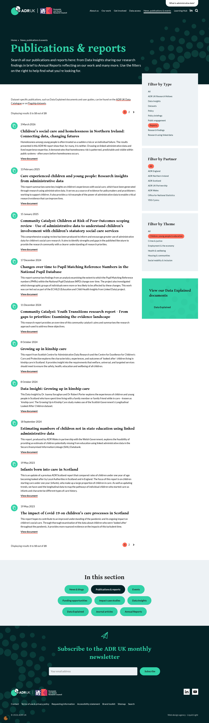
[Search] (196, 10)
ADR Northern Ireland (158, 176)
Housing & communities (159, 255)
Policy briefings (155, 115)
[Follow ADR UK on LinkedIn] (191, 10)
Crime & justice (155, 241)
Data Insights (154, 101)
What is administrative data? (181, 3)
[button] (5, 718)
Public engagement (157, 120)
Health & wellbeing (157, 250)
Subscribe (150, 671)
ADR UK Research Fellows (160, 96)
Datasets (152, 106)
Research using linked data (160, 135)
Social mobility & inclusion (160, 260)
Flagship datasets (37, 103)
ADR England (154, 171)
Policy (151, 110)
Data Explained (162, 307)
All (149, 91)
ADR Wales (153, 190)
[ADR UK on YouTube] (195, 692)
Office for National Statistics (161, 195)
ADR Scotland (154, 180)
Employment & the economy (161, 245)
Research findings (156, 130)
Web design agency (177, 715)
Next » (134, 114)
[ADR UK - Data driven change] (23, 10)
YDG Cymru (153, 200)
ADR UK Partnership (157, 185)
